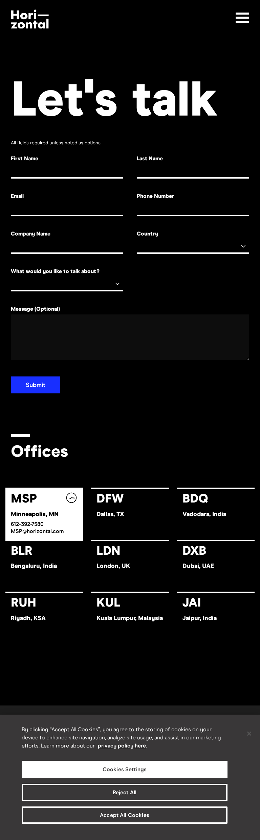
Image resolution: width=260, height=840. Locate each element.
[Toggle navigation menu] (242, 17)
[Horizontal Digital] (30, 19)
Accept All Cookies (124, 815)
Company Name (30, 233)
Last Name (150, 158)
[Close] (249, 733)
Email (17, 196)
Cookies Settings (125, 769)
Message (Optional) (35, 309)
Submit (35, 385)
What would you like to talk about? (55, 271)
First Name (24, 158)
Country (147, 233)
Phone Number (155, 196)
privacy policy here (122, 745)
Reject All (125, 792)
